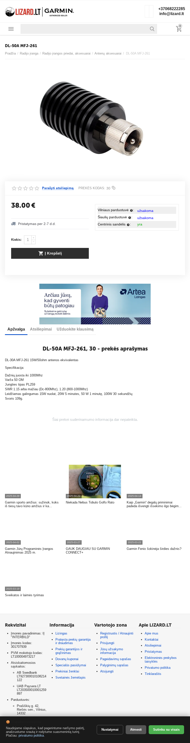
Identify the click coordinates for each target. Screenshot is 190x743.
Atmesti (136, 729)
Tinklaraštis (153, 674)
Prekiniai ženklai (67, 671)
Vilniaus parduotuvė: (116, 210)
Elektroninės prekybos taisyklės (161, 659)
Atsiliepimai (153, 645)
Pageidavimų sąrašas (115, 659)
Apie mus (151, 633)
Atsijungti (107, 671)
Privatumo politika (157, 667)
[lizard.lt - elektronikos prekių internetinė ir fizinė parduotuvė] (39, 11)
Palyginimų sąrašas (114, 665)
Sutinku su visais (166, 729)
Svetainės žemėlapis (70, 677)
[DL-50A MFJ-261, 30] (92, 119)
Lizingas (61, 633)
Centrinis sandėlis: (114, 224)
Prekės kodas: (91, 188)
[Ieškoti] (152, 29)
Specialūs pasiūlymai (70, 665)
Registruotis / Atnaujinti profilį (116, 635)
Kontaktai (151, 639)
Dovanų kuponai (66, 659)
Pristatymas (153, 651)
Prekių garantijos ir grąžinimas (68, 651)
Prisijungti (107, 643)
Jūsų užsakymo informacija (111, 651)
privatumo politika (31, 735)
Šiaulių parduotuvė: (115, 217)
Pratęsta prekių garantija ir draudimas (72, 641)
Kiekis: (16, 239)
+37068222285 (171, 9)
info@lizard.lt (171, 14)
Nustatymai (110, 729)
